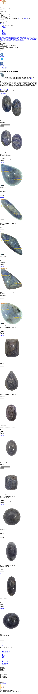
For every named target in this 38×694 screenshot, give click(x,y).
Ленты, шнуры (19, 38)
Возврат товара (5, 660)
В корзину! (2, 160)
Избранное (4, 664)
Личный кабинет (5, 663)
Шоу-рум (3, 30)
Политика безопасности (6, 651)
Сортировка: (2, 90)
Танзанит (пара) (3, 93)
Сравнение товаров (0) (4, 89)
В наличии (6, 45)
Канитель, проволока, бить (12, 38)
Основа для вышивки (33, 38)
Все (2, 45)
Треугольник (16, 47)
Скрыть (1, 87)
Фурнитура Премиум (23, 39)
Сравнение (4, 34)
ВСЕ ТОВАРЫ (21, 40)
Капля (2, 47)
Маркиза (7, 47)
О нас (3, 656)
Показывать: (2, 91)
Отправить (5, 17)
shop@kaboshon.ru (3, 683)
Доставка (3, 27)
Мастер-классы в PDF (25, 38)
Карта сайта (4, 653)
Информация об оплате (6, 661)
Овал (11, 47)
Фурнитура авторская (16, 39)
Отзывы (3, 32)
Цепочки (5, 40)
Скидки (3, 29)
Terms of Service (26, 18)
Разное (8, 40)
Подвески (15, 37)
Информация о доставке (6, 659)
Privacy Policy (20, 18)
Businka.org (4, 33)
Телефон (1, 15)
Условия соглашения (5, 652)
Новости (3, 26)
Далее (31, 78)
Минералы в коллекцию (9, 37)
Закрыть (2, 17)
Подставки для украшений (8, 39)
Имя (1, 13)
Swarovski (24, 37)
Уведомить (2, 366)
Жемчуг (27, 37)
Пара (2, 49)
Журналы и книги (32, 37)
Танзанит (2, 162)
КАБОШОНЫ (2, 37)
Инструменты (5, 38)
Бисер (18, 37)
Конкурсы (4, 31)
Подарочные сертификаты (13, 40)
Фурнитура (29, 39)
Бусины (20, 37)
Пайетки (1, 39)
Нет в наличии (13, 45)
